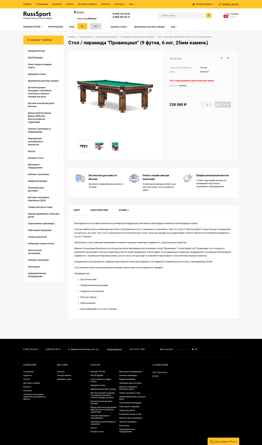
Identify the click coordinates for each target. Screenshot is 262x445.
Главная (27, 4)
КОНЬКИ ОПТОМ (98, 372)
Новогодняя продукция (129, 407)
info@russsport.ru (114, 349)
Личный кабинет (64, 375)
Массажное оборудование (130, 372)
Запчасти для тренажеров (130, 418)
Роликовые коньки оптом (130, 414)
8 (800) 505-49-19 (121, 17)
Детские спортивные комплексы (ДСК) (128, 388)
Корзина (60, 372)
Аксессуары (124, 426)
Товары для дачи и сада (129, 393)
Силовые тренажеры (128, 375)
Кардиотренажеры (127, 379)
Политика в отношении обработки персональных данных (34, 396)
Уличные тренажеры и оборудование (100, 417)
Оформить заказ (64, 379)
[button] (223, 441)
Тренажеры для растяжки (130, 383)
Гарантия (57, 4)
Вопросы (105, 4)
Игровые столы (97, 432)
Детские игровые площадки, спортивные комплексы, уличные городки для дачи (103, 395)
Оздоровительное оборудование (127, 430)
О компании (42, 4)
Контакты (120, 4)
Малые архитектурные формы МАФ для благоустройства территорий (104, 409)
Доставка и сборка (87, 4)
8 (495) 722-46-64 (121, 14)
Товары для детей (127, 410)
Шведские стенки (98, 385)
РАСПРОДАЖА (97, 375)
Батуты (94, 428)
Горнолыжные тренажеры (130, 403)
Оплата (69, 4)
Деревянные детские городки (103, 389)
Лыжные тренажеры (128, 422)
